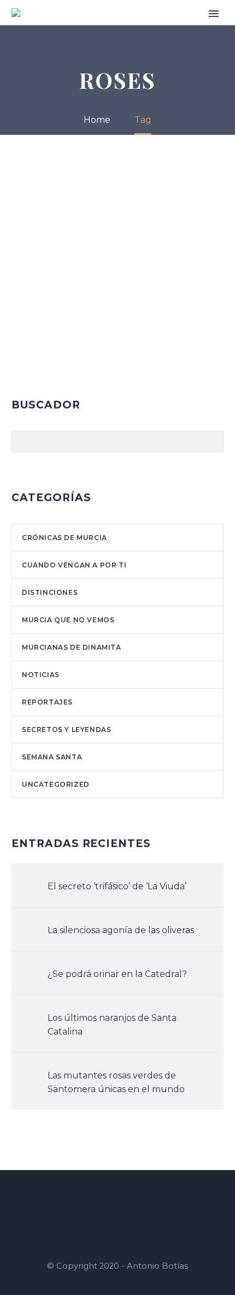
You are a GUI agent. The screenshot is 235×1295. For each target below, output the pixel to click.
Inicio (106, 29)
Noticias (41, 675)
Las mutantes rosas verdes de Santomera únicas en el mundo (116, 1082)
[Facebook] (103, 1200)
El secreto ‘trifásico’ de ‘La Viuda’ (117, 886)
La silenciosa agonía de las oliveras (121, 930)
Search (212, 441)
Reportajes (47, 702)
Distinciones (50, 592)
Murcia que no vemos (68, 620)
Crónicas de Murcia (64, 537)
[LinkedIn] (117, 1200)
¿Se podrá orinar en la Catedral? (117, 974)
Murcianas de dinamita (71, 647)
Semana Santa (52, 757)
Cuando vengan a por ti (74, 565)
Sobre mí (143, 29)
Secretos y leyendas (66, 729)
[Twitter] (131, 1200)
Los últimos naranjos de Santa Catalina (112, 1025)
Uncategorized (56, 784)
